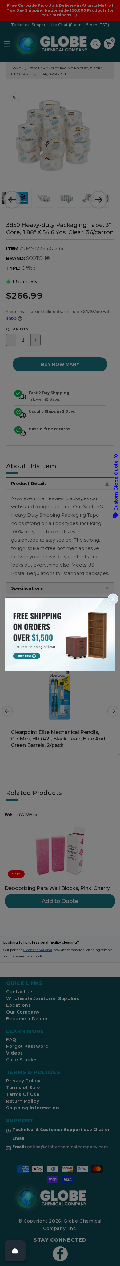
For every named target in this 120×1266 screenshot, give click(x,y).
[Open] (15, 1250)
